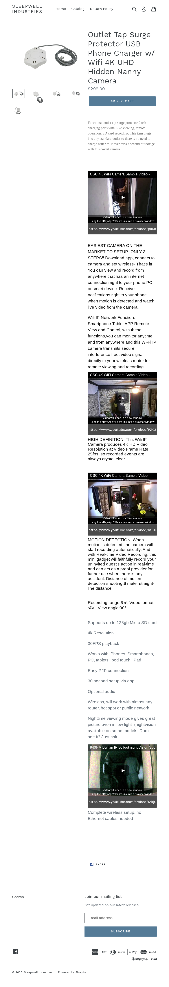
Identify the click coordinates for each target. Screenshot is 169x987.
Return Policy (101, 9)
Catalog (77, 9)
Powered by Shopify (72, 972)
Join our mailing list (103, 896)
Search (18, 897)
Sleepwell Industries (27, 9)
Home (61, 9)
